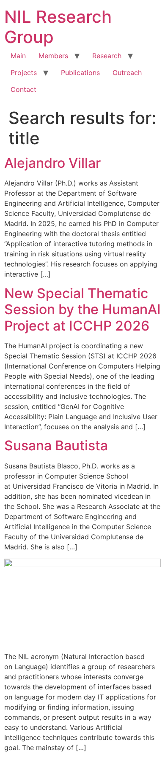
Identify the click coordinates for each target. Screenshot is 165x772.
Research (106, 55)
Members (53, 55)
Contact (23, 89)
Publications (80, 72)
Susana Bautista (56, 445)
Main (18, 55)
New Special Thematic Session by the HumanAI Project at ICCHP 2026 (82, 309)
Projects (24, 72)
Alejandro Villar (52, 163)
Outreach (127, 72)
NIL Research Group (58, 26)
